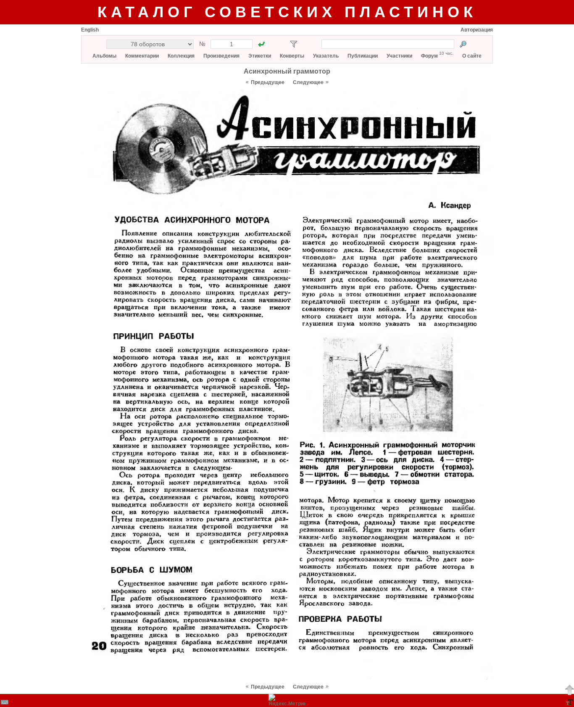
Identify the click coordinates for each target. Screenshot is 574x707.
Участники (399, 56)
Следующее (308, 82)
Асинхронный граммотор (287, 71)
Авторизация (477, 30)
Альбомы (104, 56)
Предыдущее (267, 82)
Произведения (221, 56)
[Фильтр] (293, 44)
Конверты (292, 56)
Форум (429, 56)
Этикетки (259, 56)
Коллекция (181, 56)
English (90, 30)
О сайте (472, 56)
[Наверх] (569, 690)
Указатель (326, 56)
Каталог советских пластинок (287, 12)
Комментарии (142, 56)
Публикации (363, 56)
